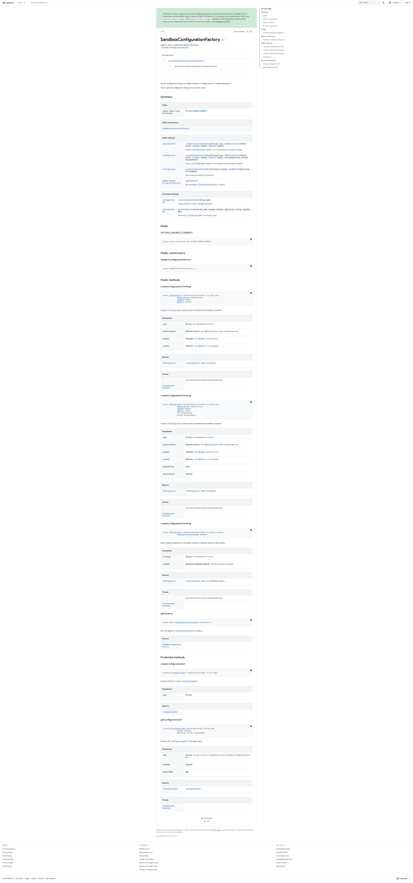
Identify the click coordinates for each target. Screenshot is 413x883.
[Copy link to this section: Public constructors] (187, 253)
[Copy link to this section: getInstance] (175, 613)
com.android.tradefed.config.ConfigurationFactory (186, 61)
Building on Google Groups (148, 866)
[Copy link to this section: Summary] (174, 97)
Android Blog (143, 856)
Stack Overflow (281, 863)
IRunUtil (212, 146)
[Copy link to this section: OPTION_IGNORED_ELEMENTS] (195, 233)
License (33, 878)
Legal (27, 878)
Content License (215, 830)
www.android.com (282, 856)
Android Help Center (283, 849)
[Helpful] (247, 31)
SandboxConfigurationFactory (175, 128)
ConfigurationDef (204, 204)
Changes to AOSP (223, 22)
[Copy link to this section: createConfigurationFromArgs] (193, 287)
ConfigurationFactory (179, 48)
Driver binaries (7, 866)
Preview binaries (8, 859)
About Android (8, 878)
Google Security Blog (146, 859)
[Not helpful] (250, 31)
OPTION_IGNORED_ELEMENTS (196, 111)
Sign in (407, 3)
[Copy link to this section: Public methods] (182, 280)
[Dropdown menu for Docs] (25, 2)
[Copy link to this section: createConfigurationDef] (187, 664)
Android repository (9, 849)
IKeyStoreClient (231, 144)
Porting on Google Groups (148, 870)
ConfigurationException (168, 387)
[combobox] (369, 3)
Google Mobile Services (284, 859)
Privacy (41, 878)
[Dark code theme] (251, 239)
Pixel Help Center (282, 852)
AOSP (162, 32)
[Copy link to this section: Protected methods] (187, 657)
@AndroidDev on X (145, 852)
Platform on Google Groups (148, 863)
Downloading (7, 856)
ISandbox (196, 146)
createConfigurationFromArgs (198, 144)
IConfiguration (169, 144)
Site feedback (51, 878)
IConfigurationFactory (208, 185)
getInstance (191, 181)
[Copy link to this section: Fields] (170, 226)
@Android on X (144, 849)
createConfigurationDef (189, 200)
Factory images (8, 863)
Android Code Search (39, 3)
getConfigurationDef (187, 209)
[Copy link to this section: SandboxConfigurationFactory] (193, 260)
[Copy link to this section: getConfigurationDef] (184, 720)
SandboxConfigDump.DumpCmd (188, 534)
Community (19, 878)
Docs (20, 3)
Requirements (7, 852)
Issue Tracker (280, 866)
